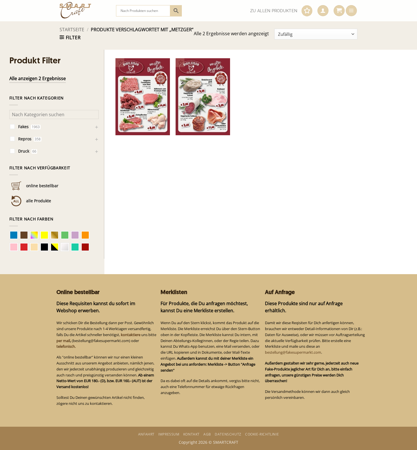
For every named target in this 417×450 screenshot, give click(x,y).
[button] (322, 10)
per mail (63, 340)
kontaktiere (130, 334)
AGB (207, 434)
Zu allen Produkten (273, 11)
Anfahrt (146, 434)
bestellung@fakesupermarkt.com (293, 352)
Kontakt (191, 434)
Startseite (72, 29)
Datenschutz (228, 434)
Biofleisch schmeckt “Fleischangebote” (137, 123)
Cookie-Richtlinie (262, 434)
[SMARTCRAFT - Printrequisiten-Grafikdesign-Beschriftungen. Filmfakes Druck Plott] (84, 10)
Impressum (168, 434)
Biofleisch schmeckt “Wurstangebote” (197, 123)
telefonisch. (66, 346)
